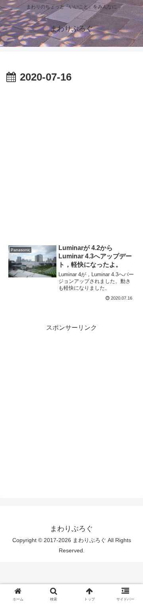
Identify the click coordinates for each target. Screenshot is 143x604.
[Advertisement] (71, 161)
